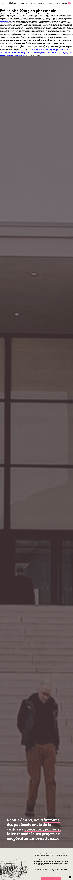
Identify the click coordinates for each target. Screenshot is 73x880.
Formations (23, 3)
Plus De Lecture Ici (20, 55)
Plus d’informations (34, 49)
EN (69, 3)
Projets (50, 3)
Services (33, 3)
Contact (64, 3)
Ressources (41, 3)
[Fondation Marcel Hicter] (9, 3)
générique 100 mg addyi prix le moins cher (60, 52)
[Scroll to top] (70, 877)
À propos (57, 3)
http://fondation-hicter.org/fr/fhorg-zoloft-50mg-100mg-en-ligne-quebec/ (26, 52)
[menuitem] (24, 3)
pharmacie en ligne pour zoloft (32, 53)
